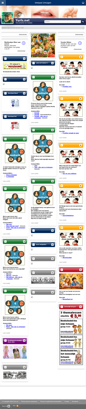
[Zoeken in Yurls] (83, 21)
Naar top (5, 406)
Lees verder (6, 181)
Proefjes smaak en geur (71, 133)
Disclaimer (75, 401)
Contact (66, 401)
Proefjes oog (67, 86)
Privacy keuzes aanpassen (29, 401)
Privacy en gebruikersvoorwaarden (51, 401)
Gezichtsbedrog (68, 215)
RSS (15, 406)
